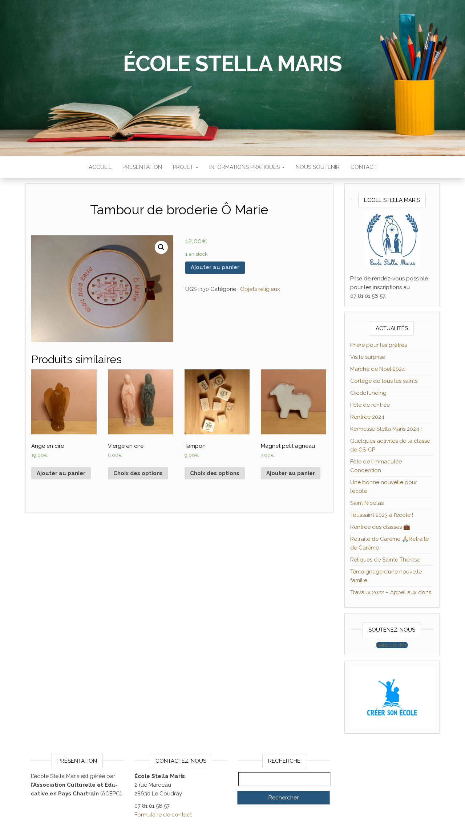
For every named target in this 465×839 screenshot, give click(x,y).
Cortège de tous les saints (383, 381)
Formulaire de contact (163, 814)
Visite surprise (367, 357)
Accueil (100, 167)
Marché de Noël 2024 (377, 369)
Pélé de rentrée (370, 405)
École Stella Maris (232, 63)
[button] (392, 645)
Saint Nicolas (367, 503)
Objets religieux (260, 289)
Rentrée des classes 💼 (380, 527)
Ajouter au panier (215, 267)
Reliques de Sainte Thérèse (385, 559)
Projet (184, 167)
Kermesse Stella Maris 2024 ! (386, 429)
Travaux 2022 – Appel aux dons (390, 592)
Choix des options (138, 473)
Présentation (142, 167)
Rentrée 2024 (367, 417)
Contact (364, 167)
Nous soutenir (318, 167)
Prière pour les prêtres (378, 345)
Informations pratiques (245, 167)
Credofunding (368, 393)
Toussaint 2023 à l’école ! (381, 515)
